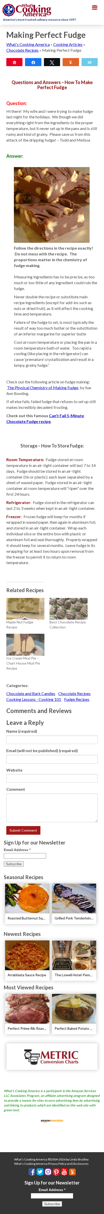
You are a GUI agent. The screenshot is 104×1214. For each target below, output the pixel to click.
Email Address (17, 850)
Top (98, 1207)
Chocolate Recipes (22, 50)
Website (14, 770)
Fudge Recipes (76, 699)
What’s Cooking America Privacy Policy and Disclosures (51, 1164)
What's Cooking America (28, 44)
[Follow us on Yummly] (72, 1172)
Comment (15, 789)
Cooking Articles (68, 44)
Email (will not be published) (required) (42, 750)
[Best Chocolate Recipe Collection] (68, 609)
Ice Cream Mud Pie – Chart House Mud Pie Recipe (23, 663)
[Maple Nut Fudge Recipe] (25, 609)
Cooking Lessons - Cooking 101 (33, 699)
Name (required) (21, 731)
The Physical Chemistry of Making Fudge (42, 387)
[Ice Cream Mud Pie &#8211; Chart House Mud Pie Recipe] (25, 644)
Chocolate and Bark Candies (30, 693)
